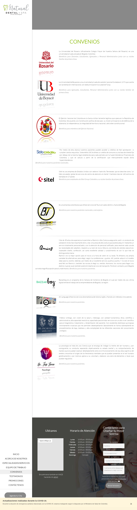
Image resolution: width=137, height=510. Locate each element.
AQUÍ (56, 477)
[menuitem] (16, 454)
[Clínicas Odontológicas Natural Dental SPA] (16, 10)
